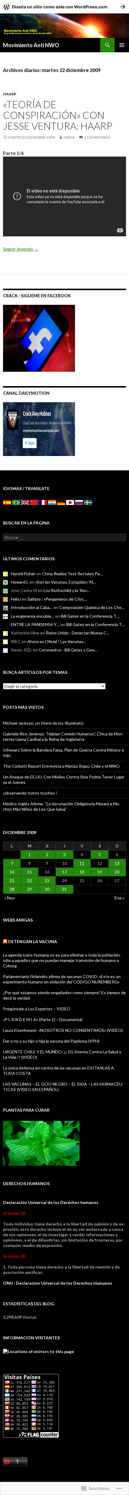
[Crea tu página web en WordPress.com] (64, 6)
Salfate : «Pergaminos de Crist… (57, 599)
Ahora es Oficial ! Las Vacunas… (56, 641)
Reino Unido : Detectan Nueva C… (78, 632)
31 (64, 889)
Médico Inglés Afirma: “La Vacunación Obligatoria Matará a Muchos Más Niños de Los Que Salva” (62, 806)
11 (82, 863)
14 (12, 871)
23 (47, 880)
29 (29, 889)
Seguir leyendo (21, 249)
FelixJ (16, 599)
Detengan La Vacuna (32, 941)
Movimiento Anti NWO (31, 45)
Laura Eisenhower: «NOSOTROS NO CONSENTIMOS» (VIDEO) (63, 1030)
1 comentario (97, 137)
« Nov (9, 897)
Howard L (19, 581)
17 (64, 871)
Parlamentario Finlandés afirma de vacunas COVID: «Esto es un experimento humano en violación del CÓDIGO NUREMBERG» (62, 979)
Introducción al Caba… (31, 607)
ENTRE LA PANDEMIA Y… (35, 624)
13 (117, 863)
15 (29, 871)
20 (117, 871)
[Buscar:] (64, 537)
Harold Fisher (23, 573)
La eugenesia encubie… (32, 616)
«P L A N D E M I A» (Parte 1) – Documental (42, 1019)
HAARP (9, 94)
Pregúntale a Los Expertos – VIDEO (36, 1008)
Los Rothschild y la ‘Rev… (67, 590)
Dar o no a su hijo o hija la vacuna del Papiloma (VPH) (51, 1040)
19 (99, 871)
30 (47, 889)
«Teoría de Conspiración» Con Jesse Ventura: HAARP (57, 115)
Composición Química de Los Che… (91, 607)
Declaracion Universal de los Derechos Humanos (64, 1283)
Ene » (119, 897)
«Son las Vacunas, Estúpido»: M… (65, 581)
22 (29, 880)
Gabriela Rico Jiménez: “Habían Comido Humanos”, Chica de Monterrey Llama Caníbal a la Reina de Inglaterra (63, 736)
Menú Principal (122, 45)
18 (82, 871)
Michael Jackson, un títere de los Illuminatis (43, 723)
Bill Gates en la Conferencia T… (90, 616)
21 (12, 880)
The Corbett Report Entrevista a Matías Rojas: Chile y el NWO (61, 766)
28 (12, 889)
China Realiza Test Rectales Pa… (72, 573)
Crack (69, 137)
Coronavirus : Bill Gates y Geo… (68, 649)
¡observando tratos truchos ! (30, 792)
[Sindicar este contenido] (5, 941)
